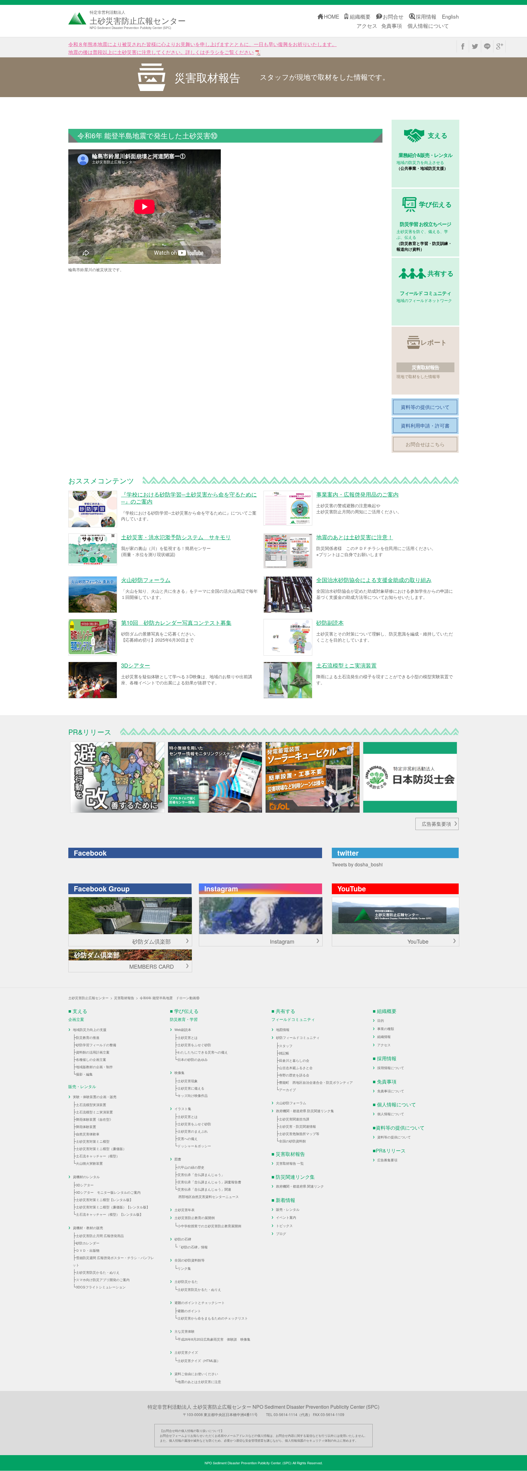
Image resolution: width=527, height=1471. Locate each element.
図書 (177, 1158)
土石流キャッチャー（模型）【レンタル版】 (109, 1214)
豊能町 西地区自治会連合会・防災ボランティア (316, 1082)
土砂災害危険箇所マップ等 (299, 1133)
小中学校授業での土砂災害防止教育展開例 (209, 1225)
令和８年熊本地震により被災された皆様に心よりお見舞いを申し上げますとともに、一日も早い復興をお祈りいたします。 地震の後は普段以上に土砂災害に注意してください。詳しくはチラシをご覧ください (202, 48)
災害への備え (187, 1138)
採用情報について (390, 1067)
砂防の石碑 (182, 1238)
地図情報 (282, 1029)
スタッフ (285, 1045)
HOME (331, 16)
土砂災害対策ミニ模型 (92, 1141)
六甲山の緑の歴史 (190, 1167)
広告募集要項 (436, 823)
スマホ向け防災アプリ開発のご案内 (103, 1279)
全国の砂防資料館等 (189, 1260)
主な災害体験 (184, 1331)
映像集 (179, 1072)
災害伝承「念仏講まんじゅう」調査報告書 (209, 1181)
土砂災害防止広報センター (88, 997)
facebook (463, 46)
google (499, 46)
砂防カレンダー (87, 1242)
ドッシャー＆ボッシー (194, 1145)
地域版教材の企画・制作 (94, 1066)
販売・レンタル (287, 1209)
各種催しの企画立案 (91, 1059)
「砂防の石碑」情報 (192, 1246)
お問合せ (393, 16)
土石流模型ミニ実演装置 (94, 1111)
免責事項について (390, 1090)
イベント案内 (286, 1217)
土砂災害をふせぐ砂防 (194, 1044)
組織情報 (384, 1036)
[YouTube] (395, 915)
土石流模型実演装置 (91, 1104)
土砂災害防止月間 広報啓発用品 (100, 1235)
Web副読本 (182, 1029)
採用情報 (426, 16)
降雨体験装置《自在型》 (94, 1119)
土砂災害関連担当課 (294, 1118)
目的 (380, 1020)
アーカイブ (287, 1089)
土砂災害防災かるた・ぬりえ (98, 1272)
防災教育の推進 (87, 1037)
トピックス (284, 1225)
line (487, 46)
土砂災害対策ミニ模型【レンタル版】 (104, 1199)
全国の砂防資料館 (292, 1140)
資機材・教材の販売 (88, 1227)
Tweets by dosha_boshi (357, 864)
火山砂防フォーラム (291, 1102)
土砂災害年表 (184, 1209)
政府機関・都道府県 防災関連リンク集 (305, 1110)
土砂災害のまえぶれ (192, 1131)
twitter (475, 46)
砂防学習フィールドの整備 (96, 1044)
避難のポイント (189, 1310)
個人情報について (428, 25)
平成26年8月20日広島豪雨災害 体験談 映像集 (213, 1339)
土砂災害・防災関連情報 (297, 1126)
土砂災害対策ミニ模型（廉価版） (101, 1148)
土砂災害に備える (190, 1088)
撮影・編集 (84, 1074)
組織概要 (360, 16)
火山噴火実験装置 (89, 1163)
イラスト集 (182, 1108)
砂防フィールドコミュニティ (298, 1037)
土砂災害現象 (187, 1080)
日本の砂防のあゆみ (192, 1059)
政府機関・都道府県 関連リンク (300, 1186)
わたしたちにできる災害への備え (202, 1052)
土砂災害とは (187, 1037)
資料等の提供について (394, 1136)
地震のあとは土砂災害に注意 (199, 1381)
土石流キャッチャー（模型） (98, 1155)
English (450, 16)
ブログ (281, 1233)
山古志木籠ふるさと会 (296, 1067)
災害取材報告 (124, 997)
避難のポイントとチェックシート (199, 1302)
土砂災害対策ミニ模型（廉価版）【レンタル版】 (113, 1206)
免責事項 (391, 25)
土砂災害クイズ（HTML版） (198, 1360)
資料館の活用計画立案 (92, 1052)
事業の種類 (385, 1028)
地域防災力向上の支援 (89, 1029)
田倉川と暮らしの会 (294, 1060)
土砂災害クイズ (186, 1352)
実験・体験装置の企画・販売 (95, 1096)
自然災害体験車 (87, 1133)
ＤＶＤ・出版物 (87, 1250)
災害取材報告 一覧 (290, 1163)
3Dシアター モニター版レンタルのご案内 (108, 1192)
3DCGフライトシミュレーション (101, 1286)
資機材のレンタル (86, 1176)
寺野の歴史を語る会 (294, 1074)
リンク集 (184, 1268)
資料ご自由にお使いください (196, 1373)
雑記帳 (284, 1052)
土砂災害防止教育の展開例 (194, 1217)
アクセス (367, 25)
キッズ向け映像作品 (192, 1095)
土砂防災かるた (186, 1281)
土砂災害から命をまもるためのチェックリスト (212, 1318)
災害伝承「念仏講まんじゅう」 (200, 1174)
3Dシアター (85, 1184)
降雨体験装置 (86, 1126)
